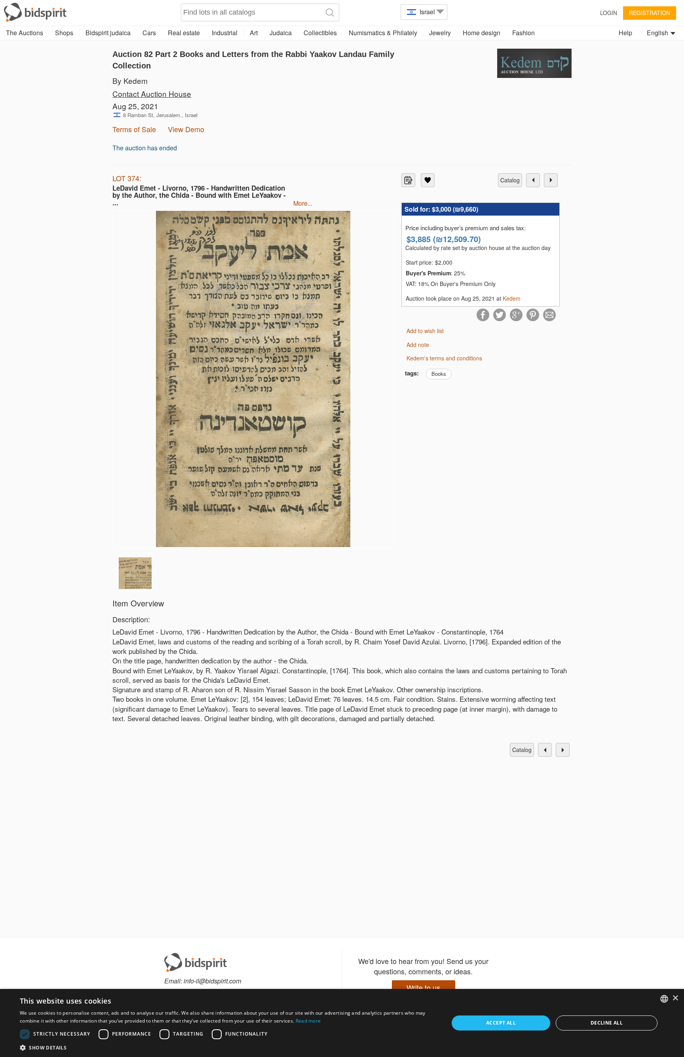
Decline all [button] (607, 1022)
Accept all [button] (501, 1022)
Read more (308, 1020)
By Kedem (130, 80)
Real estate (184, 32)
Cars (149, 32)
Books (438, 373)
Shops (64, 32)
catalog (510, 180)
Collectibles (320, 32)
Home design (481, 32)
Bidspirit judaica (108, 32)
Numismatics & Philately (383, 32)
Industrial (225, 32)
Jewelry (440, 32)
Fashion (523, 32)
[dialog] (342, 1023)
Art (254, 32)
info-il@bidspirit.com (212, 980)
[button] (228, 1047)
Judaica (281, 32)
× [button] (675, 998)
